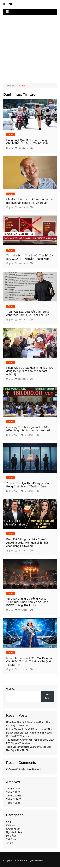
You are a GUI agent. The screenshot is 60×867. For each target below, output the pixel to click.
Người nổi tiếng (14, 832)
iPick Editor (14, 435)
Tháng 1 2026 (13, 792)
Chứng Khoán (13, 829)
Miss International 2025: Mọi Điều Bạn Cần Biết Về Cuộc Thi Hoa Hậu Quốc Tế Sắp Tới (29, 661)
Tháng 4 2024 (13, 803)
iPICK (7, 4)
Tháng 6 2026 (13, 788)
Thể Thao (11, 839)
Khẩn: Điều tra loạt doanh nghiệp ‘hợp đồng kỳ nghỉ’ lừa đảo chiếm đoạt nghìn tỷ (29, 371)
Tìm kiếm (10, 689)
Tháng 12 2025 (13, 796)
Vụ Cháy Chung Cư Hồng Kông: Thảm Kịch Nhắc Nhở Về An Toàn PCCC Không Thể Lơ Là (27, 602)
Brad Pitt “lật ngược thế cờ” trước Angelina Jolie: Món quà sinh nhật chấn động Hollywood (27, 542)
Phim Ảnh (11, 836)
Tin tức (11, 135)
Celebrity (10, 825)
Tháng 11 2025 (13, 799)
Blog (8, 822)
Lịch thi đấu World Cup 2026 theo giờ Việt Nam (29, 729)
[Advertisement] (30, 49)
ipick (11, 148)
